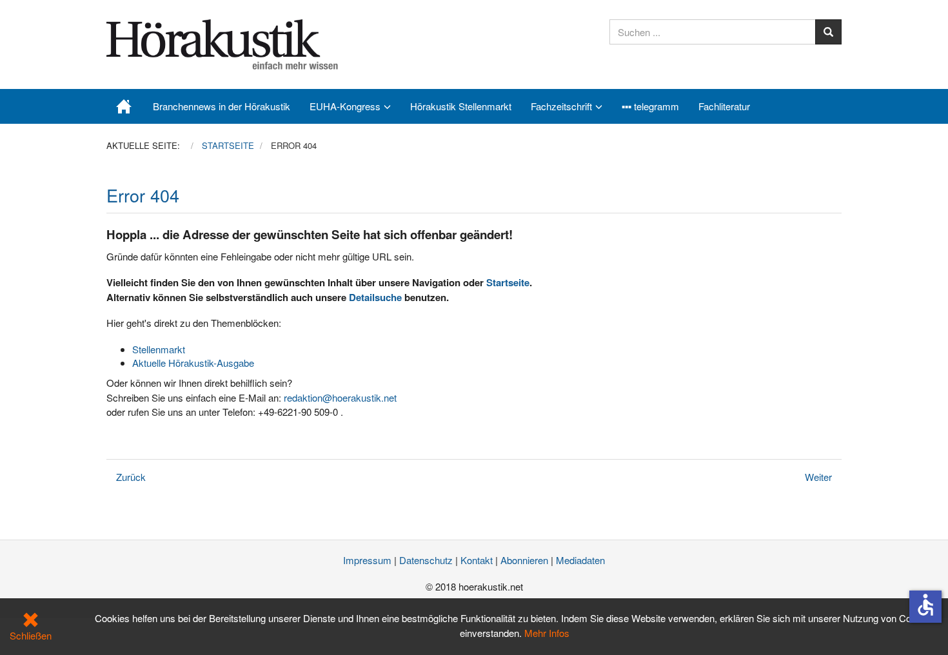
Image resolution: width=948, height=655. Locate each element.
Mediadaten (580, 560)
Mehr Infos (546, 633)
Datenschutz (426, 560)
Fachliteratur (724, 106)
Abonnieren (524, 560)
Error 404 (142, 195)
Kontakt (476, 560)
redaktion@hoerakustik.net (340, 397)
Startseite (507, 282)
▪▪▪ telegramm (650, 106)
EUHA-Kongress (345, 106)
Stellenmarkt (158, 349)
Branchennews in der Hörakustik (221, 106)
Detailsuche (375, 297)
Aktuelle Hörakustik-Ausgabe (193, 362)
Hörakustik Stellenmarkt (460, 106)
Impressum (367, 560)
